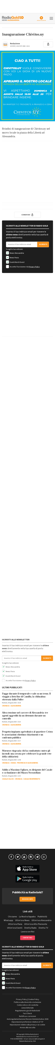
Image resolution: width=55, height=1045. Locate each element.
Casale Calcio (8, 779)
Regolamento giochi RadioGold (27, 1010)
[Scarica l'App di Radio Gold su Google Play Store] (27, 879)
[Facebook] (11, 857)
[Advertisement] (27, 172)
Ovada (13, 763)
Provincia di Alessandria (27, 763)
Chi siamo (12, 916)
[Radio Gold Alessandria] (13, 18)
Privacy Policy (34, 266)
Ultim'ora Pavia (15, 924)
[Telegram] (37, 857)
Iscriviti (43, 244)
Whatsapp (8, 920)
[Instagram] (31, 857)
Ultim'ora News (22, 920)
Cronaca (5, 706)
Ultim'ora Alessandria (41, 920)
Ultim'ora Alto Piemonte (35, 924)
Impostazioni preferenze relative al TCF (27, 1022)
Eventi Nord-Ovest (16, 262)
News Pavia (14, 257)
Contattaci (27, 938)
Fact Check (27, 1013)
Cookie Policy (33, 999)
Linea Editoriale (27, 1008)
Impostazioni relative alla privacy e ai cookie (27, 1024)
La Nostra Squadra (27, 916)
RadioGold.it (34, 1034)
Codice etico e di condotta (27, 1005)
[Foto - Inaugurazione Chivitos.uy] (27, 86)
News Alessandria (16, 253)
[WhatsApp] (44, 857)
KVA (34, 1041)
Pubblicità (42, 916)
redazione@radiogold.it (36, 1039)
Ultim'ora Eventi (14, 927)
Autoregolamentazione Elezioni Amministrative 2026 (27, 1019)
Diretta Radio (30, 927)
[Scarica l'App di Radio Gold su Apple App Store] (27, 868)
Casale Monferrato (31, 779)
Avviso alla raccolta (27, 1027)
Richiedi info (27, 899)
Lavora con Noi (27, 931)
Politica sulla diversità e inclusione (27, 1002)
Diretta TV (43, 927)
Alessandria (16, 706)
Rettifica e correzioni (27, 1016)
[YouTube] (24, 857)
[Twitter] (17, 857)
